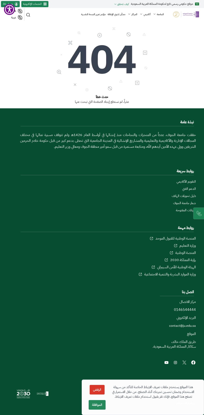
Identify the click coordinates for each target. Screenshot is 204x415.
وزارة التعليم (187, 245)
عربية (13, 17)
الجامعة (160, 14)
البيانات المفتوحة (186, 210)
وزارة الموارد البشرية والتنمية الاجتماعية (170, 274)
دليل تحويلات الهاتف (184, 196)
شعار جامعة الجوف (184, 203)
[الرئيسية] (183, 14)
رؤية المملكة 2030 (183, 259)
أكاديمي (147, 14)
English (11, 11)
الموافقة (97, 404)
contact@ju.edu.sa (182, 325)
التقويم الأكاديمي (186, 181)
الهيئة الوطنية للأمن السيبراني (176, 267)
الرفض (97, 389)
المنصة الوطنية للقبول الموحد (175, 238)
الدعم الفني (189, 188)
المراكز (134, 14)
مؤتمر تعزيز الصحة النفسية (93, 14)
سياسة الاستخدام (186, 403)
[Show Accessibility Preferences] (9, 9)
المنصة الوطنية (185, 252)
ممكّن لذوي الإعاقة (116, 14)
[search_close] (28, 14)
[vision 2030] (23, 394)
